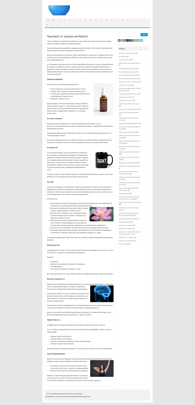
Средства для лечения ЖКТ (127, 132)
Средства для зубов (125, 97)
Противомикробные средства (128, 78)
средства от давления (126, 225)
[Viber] (133, 40)
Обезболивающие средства (127, 68)
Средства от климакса (126, 228)
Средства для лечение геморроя (129, 103)
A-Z (54, 20)
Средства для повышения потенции (130, 202)
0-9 (48, 20)
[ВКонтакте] (119, 40)
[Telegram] (142, 40)
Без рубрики (123, 56)
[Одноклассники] (122, 40)
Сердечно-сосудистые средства (129, 81)
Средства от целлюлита (126, 240)
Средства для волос (125, 85)
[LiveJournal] (130, 40)
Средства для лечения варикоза (129, 112)
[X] (127, 40)
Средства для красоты (126, 100)
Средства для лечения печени (128, 163)
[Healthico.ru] (59, 15)
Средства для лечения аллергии (129, 109)
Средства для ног (124, 193)
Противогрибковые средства (128, 75)
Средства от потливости (126, 237)
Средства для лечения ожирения (129, 152)
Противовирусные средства (127, 72)
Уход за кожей (123, 244)
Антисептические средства (127, 53)
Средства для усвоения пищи (128, 218)
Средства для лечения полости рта (130, 166)
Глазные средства (124, 59)
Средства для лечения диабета (128, 123)
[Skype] (139, 40)
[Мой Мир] (125, 40)
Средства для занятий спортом (128, 94)
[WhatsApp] (136, 40)
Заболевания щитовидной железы (129, 63)
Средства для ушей (125, 222)
